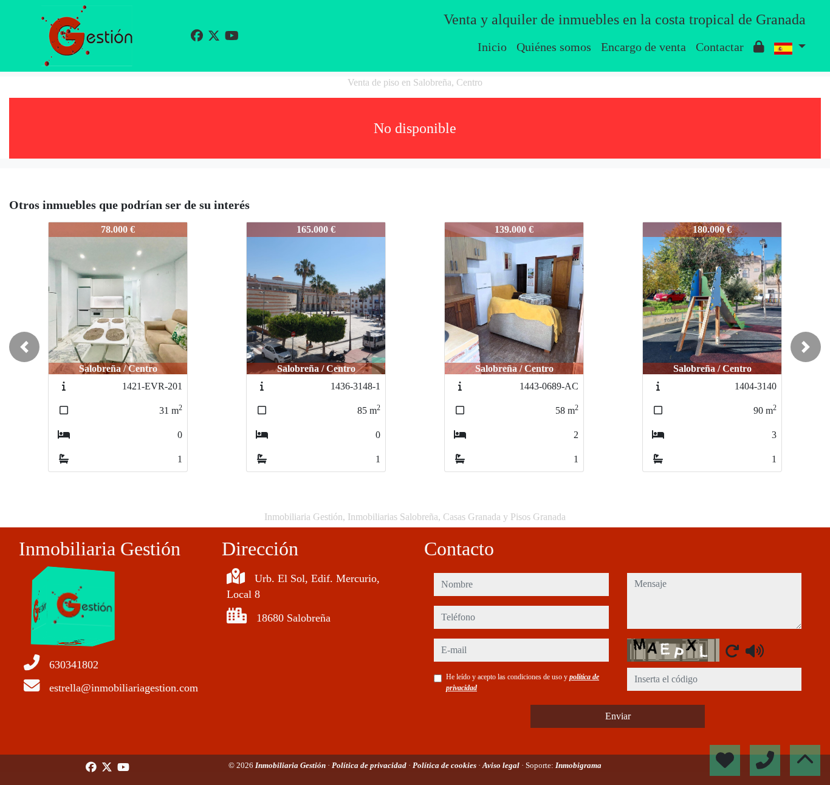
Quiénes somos (553, 46)
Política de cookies (445, 765)
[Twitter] (214, 36)
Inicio (492, 46)
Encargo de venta (643, 46)
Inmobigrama (578, 765)
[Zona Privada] (759, 47)
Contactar (720, 46)
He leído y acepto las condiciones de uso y (522, 682)
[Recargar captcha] (732, 651)
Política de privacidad (370, 765)
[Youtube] (232, 36)
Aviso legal (501, 765)
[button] (24, 347)
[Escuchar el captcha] (754, 651)
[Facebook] (197, 36)
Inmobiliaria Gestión (291, 765)
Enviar (618, 716)
